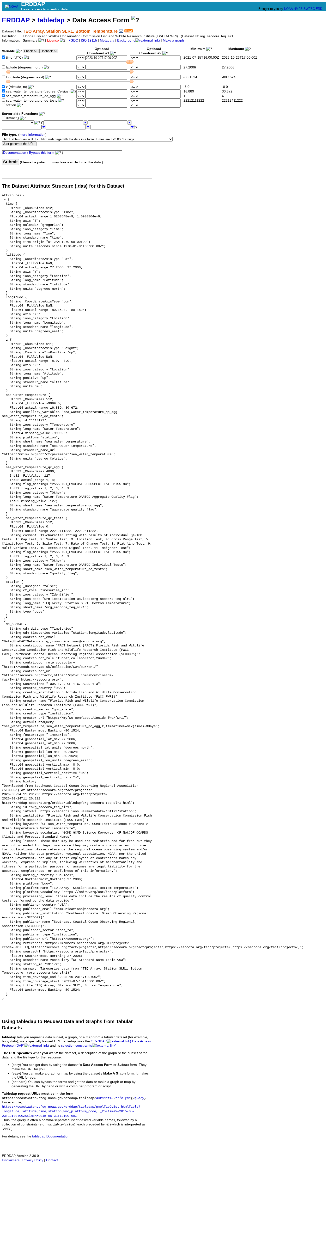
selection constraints (76, 1045)
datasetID (104, 1098)
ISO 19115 (89, 40)
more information (32, 134)
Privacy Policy (32, 1160)
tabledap (51, 20)
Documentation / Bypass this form (28, 152)
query (139, 1098)
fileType (123, 1098)
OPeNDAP (99, 1041)
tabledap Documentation (50, 1136)
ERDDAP (16, 20)
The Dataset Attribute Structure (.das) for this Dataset (63, 186)
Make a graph (173, 40)
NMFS (298, 9)
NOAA (288, 9)
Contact (52, 1160)
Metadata (107, 40)
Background (126, 40)
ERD (319, 9)
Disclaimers (10, 1160)
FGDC (73, 40)
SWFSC (309, 9)
